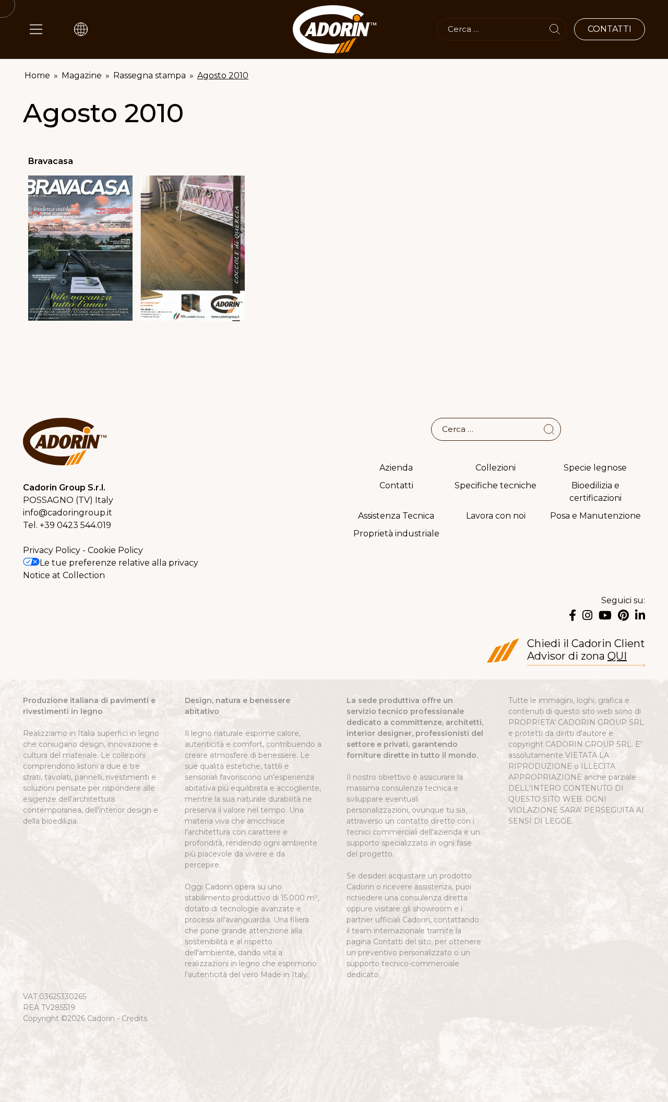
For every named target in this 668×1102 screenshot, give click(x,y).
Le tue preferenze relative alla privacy (119, 563)
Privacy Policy (51, 550)
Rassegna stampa (149, 75)
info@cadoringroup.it (67, 513)
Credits (134, 1018)
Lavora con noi (496, 516)
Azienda (396, 468)
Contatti (396, 485)
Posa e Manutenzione (595, 516)
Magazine (82, 75)
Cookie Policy (115, 550)
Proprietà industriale (396, 533)
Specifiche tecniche (495, 485)
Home (37, 75)
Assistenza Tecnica (396, 516)
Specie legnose (595, 468)
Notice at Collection (64, 575)
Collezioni (495, 468)
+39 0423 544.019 (75, 525)
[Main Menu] (36, 29)
